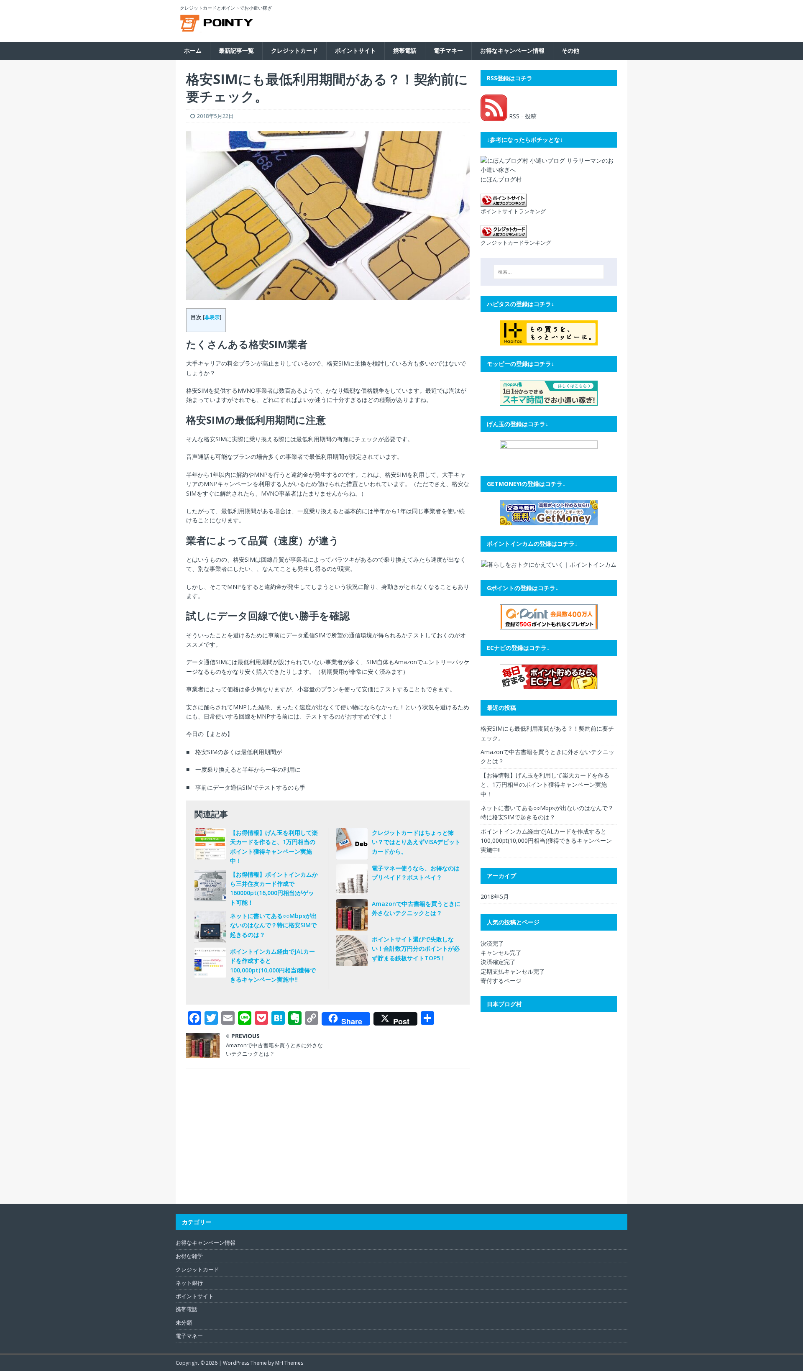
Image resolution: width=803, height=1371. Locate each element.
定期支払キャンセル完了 (513, 971)
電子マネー (448, 50)
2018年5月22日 (215, 116)
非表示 (212, 317)
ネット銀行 (189, 1283)
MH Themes (289, 1362)
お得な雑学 (189, 1256)
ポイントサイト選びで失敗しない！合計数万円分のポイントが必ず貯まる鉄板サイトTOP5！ (416, 948)
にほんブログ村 (501, 179)
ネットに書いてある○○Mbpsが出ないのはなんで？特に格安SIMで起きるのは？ (273, 925)
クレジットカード (294, 50)
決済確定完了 (498, 962)
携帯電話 (405, 50)
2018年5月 (495, 896)
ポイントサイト (355, 50)
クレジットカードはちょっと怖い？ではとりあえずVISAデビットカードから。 (416, 842)
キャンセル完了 (501, 953)
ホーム (193, 50)
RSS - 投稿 (522, 116)
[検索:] (548, 272)
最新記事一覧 (236, 50)
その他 (570, 50)
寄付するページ (501, 981)
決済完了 (492, 943)
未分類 (184, 1322)
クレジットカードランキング (516, 242)
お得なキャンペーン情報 (512, 50)
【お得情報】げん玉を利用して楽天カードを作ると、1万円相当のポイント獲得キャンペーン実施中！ (545, 784)
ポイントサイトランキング (513, 211)
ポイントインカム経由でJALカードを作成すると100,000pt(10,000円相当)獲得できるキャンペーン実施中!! (546, 840)
